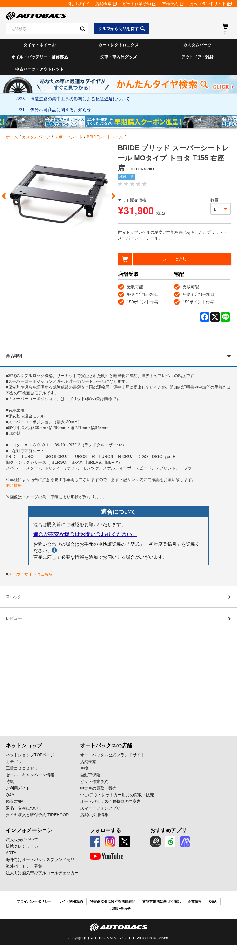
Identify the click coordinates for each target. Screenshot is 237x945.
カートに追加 (174, 259)
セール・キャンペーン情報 (30, 775)
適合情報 (14, 485)
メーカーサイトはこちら (30, 574)
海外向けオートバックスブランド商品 (40, 859)
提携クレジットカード (26, 846)
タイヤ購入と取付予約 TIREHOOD (37, 814)
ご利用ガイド (77, 3)
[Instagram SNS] (110, 841)
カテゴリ (14, 761)
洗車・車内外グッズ (118, 57)
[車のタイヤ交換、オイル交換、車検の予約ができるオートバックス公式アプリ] (155, 841)
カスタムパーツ (197, 44)
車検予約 (170, 3)
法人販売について (22, 839)
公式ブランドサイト (208, 3)
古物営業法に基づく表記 (161, 901)
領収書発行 (16, 801)
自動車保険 (90, 775)
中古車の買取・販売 (98, 788)
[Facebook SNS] (95, 841)
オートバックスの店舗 (106, 745)
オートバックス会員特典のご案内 (110, 801)
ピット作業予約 (137, 3)
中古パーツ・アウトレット (39, 69)
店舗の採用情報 (94, 814)
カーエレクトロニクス (118, 44)
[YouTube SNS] (106, 856)
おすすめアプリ (168, 830)
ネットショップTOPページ (30, 755)
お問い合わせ (120, 909)
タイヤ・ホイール (39, 44)
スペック (14, 596)
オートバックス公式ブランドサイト (112, 755)
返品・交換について (24, 808)
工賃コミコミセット (24, 768)
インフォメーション (29, 830)
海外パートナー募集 (24, 866)
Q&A (10, 794)
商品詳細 (14, 355)
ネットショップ (24, 745)
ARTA (11, 853)
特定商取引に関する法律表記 (112, 901)
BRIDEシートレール (105, 137)
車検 (84, 768)
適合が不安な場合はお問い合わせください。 (85, 534)
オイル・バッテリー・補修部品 (39, 57)
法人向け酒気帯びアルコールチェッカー (42, 872)
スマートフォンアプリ (100, 808)
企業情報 (195, 901)
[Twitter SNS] (124, 841)
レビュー (14, 618)
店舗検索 (103, 3)
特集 (10, 781)
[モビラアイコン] (185, 841)
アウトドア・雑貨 (197, 57)
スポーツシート (68, 137)
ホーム (12, 137)
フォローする (105, 830)
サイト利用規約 (71, 901)
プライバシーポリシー (34, 901)
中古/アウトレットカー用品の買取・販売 (117, 794)
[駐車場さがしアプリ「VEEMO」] (170, 841)
